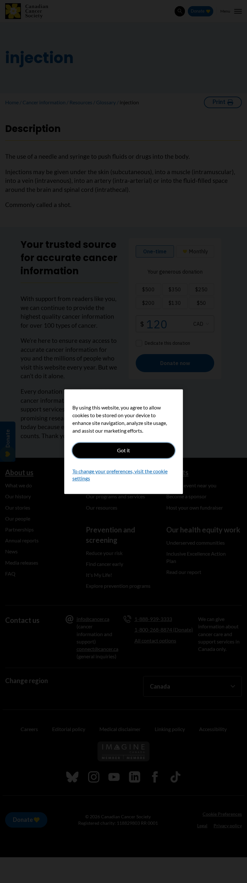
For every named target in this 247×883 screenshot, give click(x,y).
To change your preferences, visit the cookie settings (120, 474)
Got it (123, 450)
